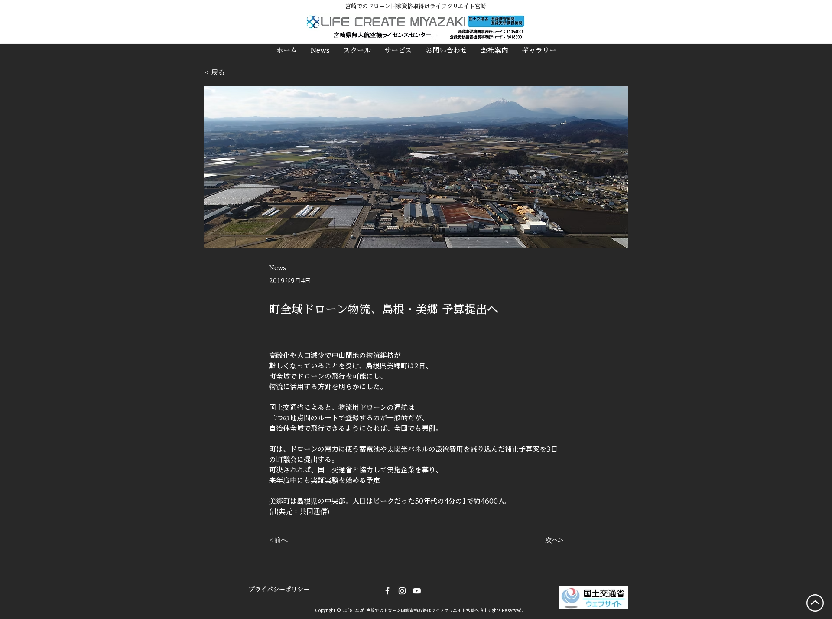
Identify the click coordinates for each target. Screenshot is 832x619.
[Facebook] (387, 591)
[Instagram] (402, 591)
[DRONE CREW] (417, 591)
